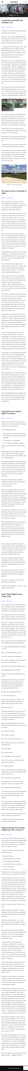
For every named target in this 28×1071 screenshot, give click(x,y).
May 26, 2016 (10, 197)
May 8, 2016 (9, 601)
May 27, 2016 (10, 27)
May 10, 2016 (10, 418)
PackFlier (14, 2)
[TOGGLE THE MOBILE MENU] (2, 2)
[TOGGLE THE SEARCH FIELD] (26, 2)
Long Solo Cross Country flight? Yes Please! (11, 412)
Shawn (3, 27)
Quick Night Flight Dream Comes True (11, 595)
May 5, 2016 (9, 834)
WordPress (17, 1068)
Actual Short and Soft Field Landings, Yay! (12, 21)
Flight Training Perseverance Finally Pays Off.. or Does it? (13, 828)
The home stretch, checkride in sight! (14, 192)
